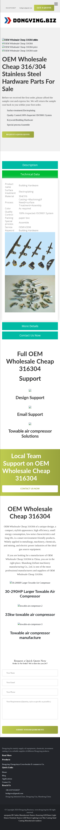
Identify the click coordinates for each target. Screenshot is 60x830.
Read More (6, 755)
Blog (4, 775)
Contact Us (6, 782)
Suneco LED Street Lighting (27, 818)
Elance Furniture (10, 818)
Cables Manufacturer (22, 815)
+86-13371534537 (10, 8)
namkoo (38, 821)
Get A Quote (44, 8)
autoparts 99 (8, 815)
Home (4, 772)
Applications (7, 779)
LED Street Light (49, 815)
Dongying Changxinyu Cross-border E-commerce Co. (23, 764)
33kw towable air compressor (30, 615)
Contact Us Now (30, 489)
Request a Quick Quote (18, 134)
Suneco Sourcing (36, 815)
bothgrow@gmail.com (25, 8)
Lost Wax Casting (45, 818)
